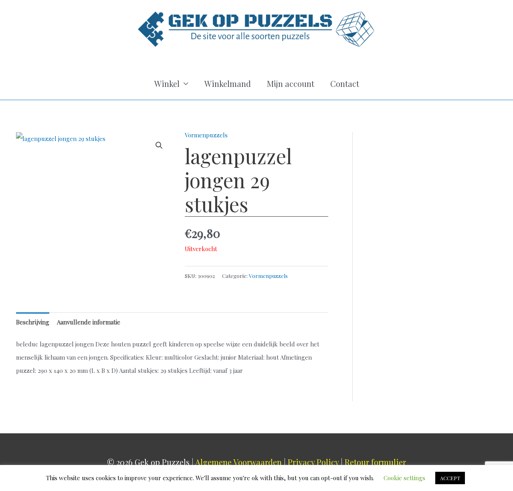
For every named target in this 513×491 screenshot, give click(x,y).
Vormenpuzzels (206, 135)
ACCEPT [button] (450, 478)
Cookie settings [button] (404, 478)
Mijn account (290, 83)
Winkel (167, 83)
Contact (344, 83)
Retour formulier (375, 462)
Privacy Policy (313, 462)
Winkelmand (227, 83)
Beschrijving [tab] (32, 322)
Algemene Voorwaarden (238, 462)
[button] (159, 145)
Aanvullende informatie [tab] (88, 322)
